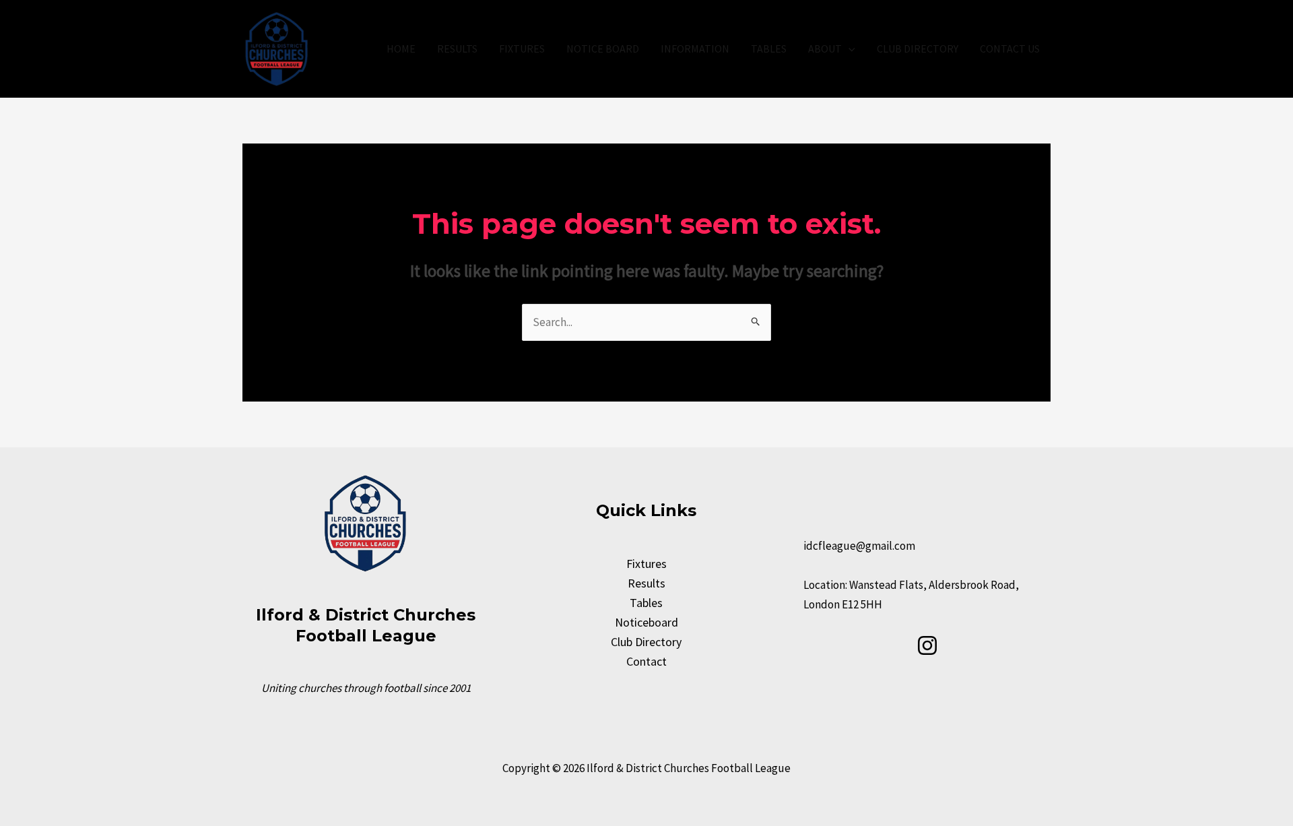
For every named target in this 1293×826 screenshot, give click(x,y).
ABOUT (825, 48)
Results (646, 583)
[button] (848, 48)
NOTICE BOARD (602, 48)
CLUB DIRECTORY (917, 48)
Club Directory (646, 641)
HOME (401, 48)
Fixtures (646, 563)
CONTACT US (1010, 48)
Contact (646, 661)
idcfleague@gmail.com (859, 545)
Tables (646, 602)
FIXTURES (522, 48)
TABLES (769, 48)
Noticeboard (646, 622)
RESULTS (457, 48)
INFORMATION (695, 48)
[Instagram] (927, 645)
